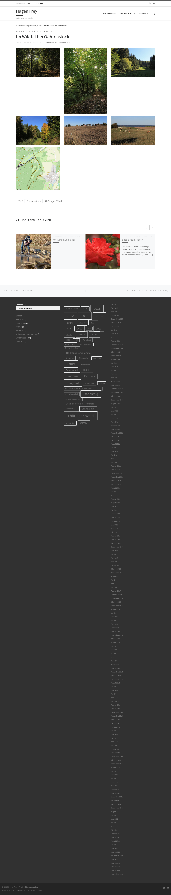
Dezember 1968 (117, 874)
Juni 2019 (114, 525)
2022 (69, 334)
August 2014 (115, 683)
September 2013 (117, 723)
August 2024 (115, 359)
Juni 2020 (114, 506)
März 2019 (114, 532)
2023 (82, 334)
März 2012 (114, 786)
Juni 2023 (114, 411)
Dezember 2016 (117, 595)
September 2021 (117, 484)
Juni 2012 (114, 775)
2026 (76, 340)
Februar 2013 (116, 749)
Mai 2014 (114, 694)
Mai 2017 (114, 580)
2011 (97, 308)
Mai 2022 (114, 455)
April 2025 (114, 337)
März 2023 (114, 422)
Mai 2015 (114, 653)
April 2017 (114, 584)
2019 (79, 328)
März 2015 (114, 661)
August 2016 (115, 609)
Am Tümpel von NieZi (64, 239)
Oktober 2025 (116, 323)
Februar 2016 (116, 628)
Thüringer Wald (80, 416)
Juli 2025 (114, 330)
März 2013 (114, 745)
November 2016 (117, 598)
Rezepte (19, 330)
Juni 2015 (114, 650)
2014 (99, 315)
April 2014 (114, 698)
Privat (19, 327)
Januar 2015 (115, 668)
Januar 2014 (115, 709)
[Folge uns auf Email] (154, 3)
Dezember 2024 (117, 345)
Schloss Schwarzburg (73, 399)
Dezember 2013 (117, 712)
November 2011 (117, 801)
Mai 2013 (114, 738)
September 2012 (117, 764)
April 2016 (114, 624)
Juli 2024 (114, 363)
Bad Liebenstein (71, 348)
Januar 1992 (115, 867)
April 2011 (114, 826)
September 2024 (117, 356)
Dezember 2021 (117, 473)
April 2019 (114, 528)
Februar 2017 (116, 591)
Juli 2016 (114, 613)
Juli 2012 (114, 771)
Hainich (87, 370)
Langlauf (73, 383)
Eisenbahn (83, 358)
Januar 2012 (115, 793)
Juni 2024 (114, 367)
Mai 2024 (114, 370)
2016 (82, 322)
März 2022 (114, 462)
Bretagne (20, 319)
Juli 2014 (114, 687)
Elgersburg (97, 358)
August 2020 (115, 503)
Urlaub (19, 341)
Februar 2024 (116, 381)
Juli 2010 (114, 845)
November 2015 (117, 635)
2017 (93, 323)
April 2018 (114, 558)
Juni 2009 (114, 859)
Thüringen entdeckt (38, 25)
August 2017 (115, 576)
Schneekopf (71, 409)
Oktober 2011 (116, 804)
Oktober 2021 (116, 481)
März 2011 (114, 830)
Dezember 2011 (117, 797)
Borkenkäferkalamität (79, 353)
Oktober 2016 (116, 602)
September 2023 (117, 400)
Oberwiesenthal (71, 394)
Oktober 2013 (116, 720)
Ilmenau (72, 376)
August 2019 (115, 521)
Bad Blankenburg (86, 344)
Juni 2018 (114, 550)
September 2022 (117, 440)
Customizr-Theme (36, 891)
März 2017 (114, 587)
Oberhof (102, 383)
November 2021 (117, 477)
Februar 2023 (116, 426)
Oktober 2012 (116, 760)
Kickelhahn (90, 376)
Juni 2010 (114, 848)
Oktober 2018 (116, 543)
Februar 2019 (116, 536)
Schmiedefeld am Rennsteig (80, 404)
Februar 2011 (116, 834)
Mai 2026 (114, 304)
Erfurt (71, 364)
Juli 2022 (114, 448)
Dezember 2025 (117, 319)
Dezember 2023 (117, 389)
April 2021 (114, 495)
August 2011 (115, 812)
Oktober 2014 (116, 676)
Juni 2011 (114, 819)
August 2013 (115, 727)
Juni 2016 (114, 617)
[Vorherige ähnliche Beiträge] (146, 227)
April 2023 (114, 418)
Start (18, 25)
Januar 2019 (115, 539)
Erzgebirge (85, 364)
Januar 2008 (115, 863)
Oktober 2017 (116, 569)
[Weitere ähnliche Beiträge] (152, 227)
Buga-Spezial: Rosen (132, 239)
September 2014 (117, 679)
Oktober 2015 (116, 639)
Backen (19, 316)
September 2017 (117, 573)
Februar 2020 (116, 514)
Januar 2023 (115, 429)
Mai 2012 (114, 779)
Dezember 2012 (117, 756)
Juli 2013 (114, 731)
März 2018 (114, 562)
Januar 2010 (115, 852)
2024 (95, 334)
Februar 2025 (116, 341)
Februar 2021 (116, 499)
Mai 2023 (114, 415)
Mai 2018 (114, 554)
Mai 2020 (114, 510)
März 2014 (114, 701)
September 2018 (117, 547)
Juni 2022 (114, 451)
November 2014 (117, 672)
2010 (85, 309)
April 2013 (114, 742)
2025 (68, 340)
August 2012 (115, 767)
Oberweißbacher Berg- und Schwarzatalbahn (83, 388)
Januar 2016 (115, 631)
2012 (70, 315)
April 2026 (114, 308)
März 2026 (114, 312)
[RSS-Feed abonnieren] (150, 3)
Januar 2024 (115, 385)
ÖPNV (84, 423)
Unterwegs (25, 25)
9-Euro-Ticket (72, 309)
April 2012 (114, 782)
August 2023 (115, 403)
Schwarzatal (88, 409)
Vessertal (70, 423)
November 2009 (117, 856)
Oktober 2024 (116, 352)
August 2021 (115, 488)
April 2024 (114, 374)
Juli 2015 (114, 646)
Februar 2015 (116, 664)
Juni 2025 (114, 334)
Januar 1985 (115, 870)
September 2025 (117, 326)
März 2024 (114, 378)
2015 (69, 322)
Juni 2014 (114, 690)
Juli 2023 (114, 407)
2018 (68, 328)
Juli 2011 (114, 815)
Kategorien (21, 304)
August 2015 (115, 642)
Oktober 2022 (116, 437)
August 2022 (115, 444)
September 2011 (117, 808)
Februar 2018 (116, 565)
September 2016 (117, 606)
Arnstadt (87, 340)
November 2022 (117, 433)
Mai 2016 (114, 620)
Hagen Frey (12, 887)
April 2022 (114, 459)
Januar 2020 (115, 517)
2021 (99, 328)
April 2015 (114, 657)
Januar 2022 (115, 470)
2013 (85, 315)
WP (14, 891)
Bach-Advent (70, 344)
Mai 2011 (114, 823)
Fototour (20, 323)
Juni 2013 (114, 734)
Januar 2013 (115, 753)
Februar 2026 (116, 315)
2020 (89, 328)
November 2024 (117, 348)
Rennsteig (91, 394)
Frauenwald (72, 370)
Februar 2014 (116, 705)
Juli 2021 (114, 492)
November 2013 (117, 716)
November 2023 (117, 392)
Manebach (89, 383)
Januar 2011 (115, 837)
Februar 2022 (116, 466)
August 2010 (115, 841)
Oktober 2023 (116, 396)
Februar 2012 (116, 790)
